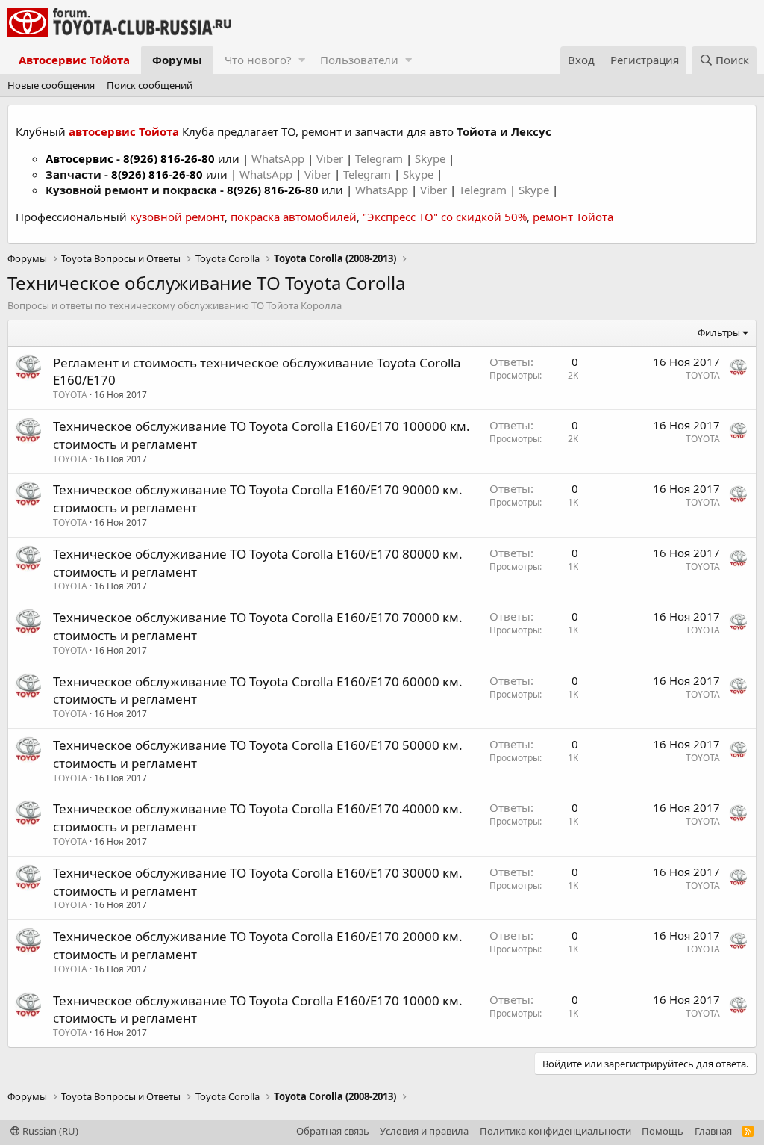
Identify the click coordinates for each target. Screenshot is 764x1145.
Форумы (177, 59)
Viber (329, 158)
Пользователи (359, 59)
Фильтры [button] (719, 332)
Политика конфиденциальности (555, 1131)
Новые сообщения (51, 85)
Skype (431, 158)
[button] (302, 60)
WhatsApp (279, 158)
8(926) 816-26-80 (169, 158)
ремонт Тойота (573, 216)
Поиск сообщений (149, 85)
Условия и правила (424, 1131)
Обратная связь (332, 1131)
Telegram (380, 158)
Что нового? (258, 59)
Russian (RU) (49, 1131)
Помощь (662, 1131)
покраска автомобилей (294, 216)
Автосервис (79, 158)
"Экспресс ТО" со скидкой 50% (445, 216)
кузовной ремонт (177, 216)
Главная (713, 1131)
